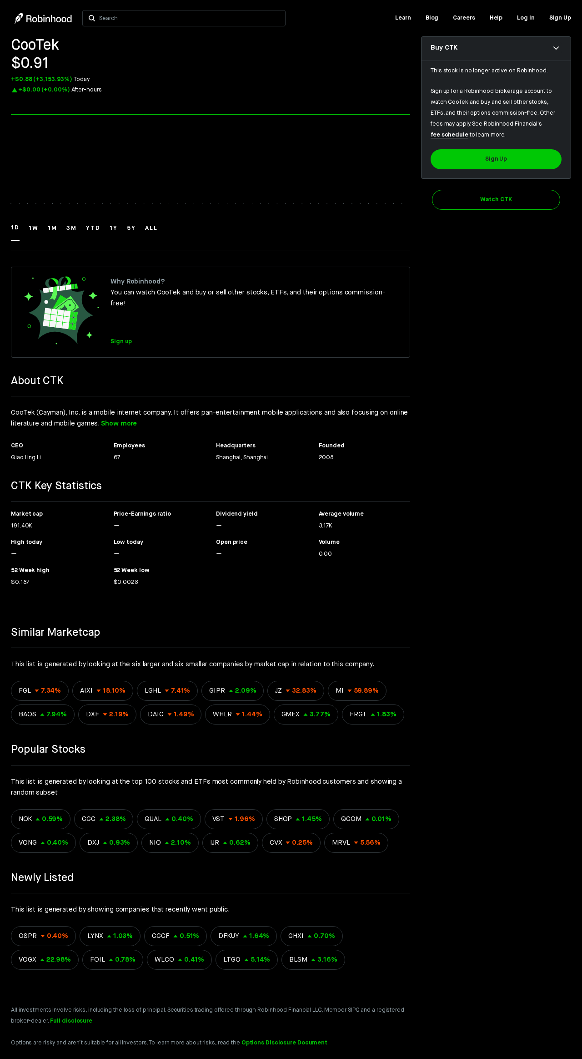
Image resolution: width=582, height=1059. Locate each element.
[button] (15, 232)
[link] (403, 18)
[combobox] (190, 18)
